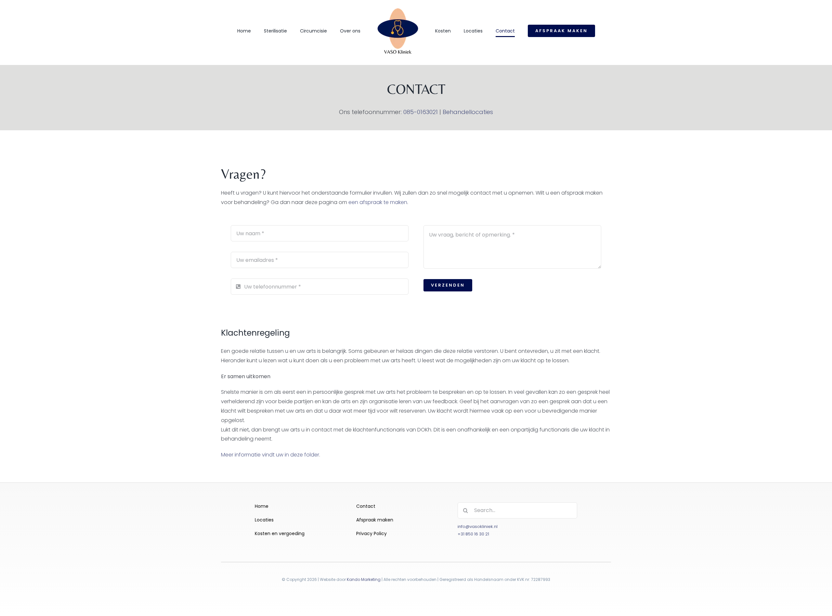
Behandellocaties (468, 112)
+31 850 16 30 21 (473, 534)
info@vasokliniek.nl (478, 526)
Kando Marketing (364, 579)
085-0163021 (420, 112)
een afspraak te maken (377, 202)
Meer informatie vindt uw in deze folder (270, 454)
